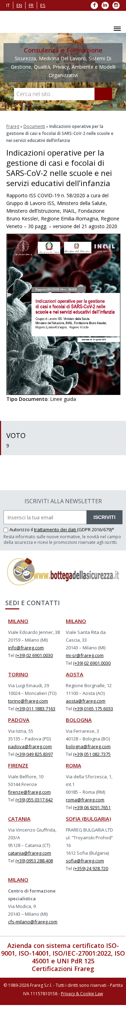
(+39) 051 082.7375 (92, 754)
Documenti (34, 126)
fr (31, 5)
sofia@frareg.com (85, 860)
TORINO (18, 674)
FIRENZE (18, 765)
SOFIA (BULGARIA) (88, 818)
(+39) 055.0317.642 (34, 800)
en (19, 5)
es (43, 5)
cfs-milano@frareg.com (32, 921)
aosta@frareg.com (85, 701)
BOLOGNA (79, 719)
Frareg (12, 126)
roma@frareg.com (85, 800)
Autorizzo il (21, 529)
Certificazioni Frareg (63, 968)
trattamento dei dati (55, 529)
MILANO (18, 620)
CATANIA (19, 818)
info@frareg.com (26, 647)
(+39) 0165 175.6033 (93, 708)
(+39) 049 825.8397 (34, 754)
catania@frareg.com (29, 853)
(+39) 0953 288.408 (34, 860)
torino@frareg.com (28, 701)
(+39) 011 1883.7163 (35, 708)
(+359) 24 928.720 (90, 868)
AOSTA (74, 674)
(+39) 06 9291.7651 (92, 807)
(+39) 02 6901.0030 (34, 655)
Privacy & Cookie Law (82, 994)
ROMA (73, 765)
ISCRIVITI (104, 517)
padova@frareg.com (30, 746)
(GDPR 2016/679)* (95, 529)
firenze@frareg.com (29, 792)
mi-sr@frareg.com (85, 655)
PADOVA (18, 719)
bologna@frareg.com (88, 746)
